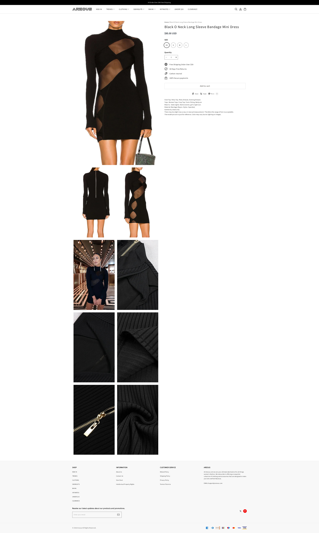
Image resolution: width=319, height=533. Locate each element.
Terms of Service (165, 484)
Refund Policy (164, 472)
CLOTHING (123, 9)
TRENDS (109, 9)
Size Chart (119, 480)
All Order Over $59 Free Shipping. (159, 2)
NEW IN (99, 9)
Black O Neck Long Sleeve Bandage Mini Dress (186, 22)
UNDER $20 (179, 9)
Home (166, 22)
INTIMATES (164, 9)
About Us (119, 472)
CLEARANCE (192, 9)
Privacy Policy (164, 480)
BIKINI (151, 9)
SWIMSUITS (137, 9)
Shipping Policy (165, 476)
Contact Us (119, 476)
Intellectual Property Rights (125, 484)
